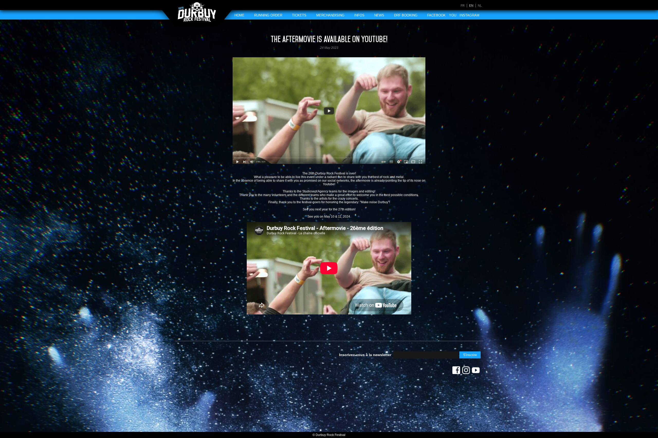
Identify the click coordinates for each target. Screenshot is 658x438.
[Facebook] (456, 371)
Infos (359, 15)
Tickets (299, 15)
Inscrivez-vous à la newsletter (365, 355)
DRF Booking (405, 15)
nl (480, 5)
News (379, 15)
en (471, 5)
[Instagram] (466, 371)
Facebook (436, 15)
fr (463, 5)
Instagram (469, 15)
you (452, 15)
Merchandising (330, 15)
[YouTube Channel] (476, 371)
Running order (268, 15)
